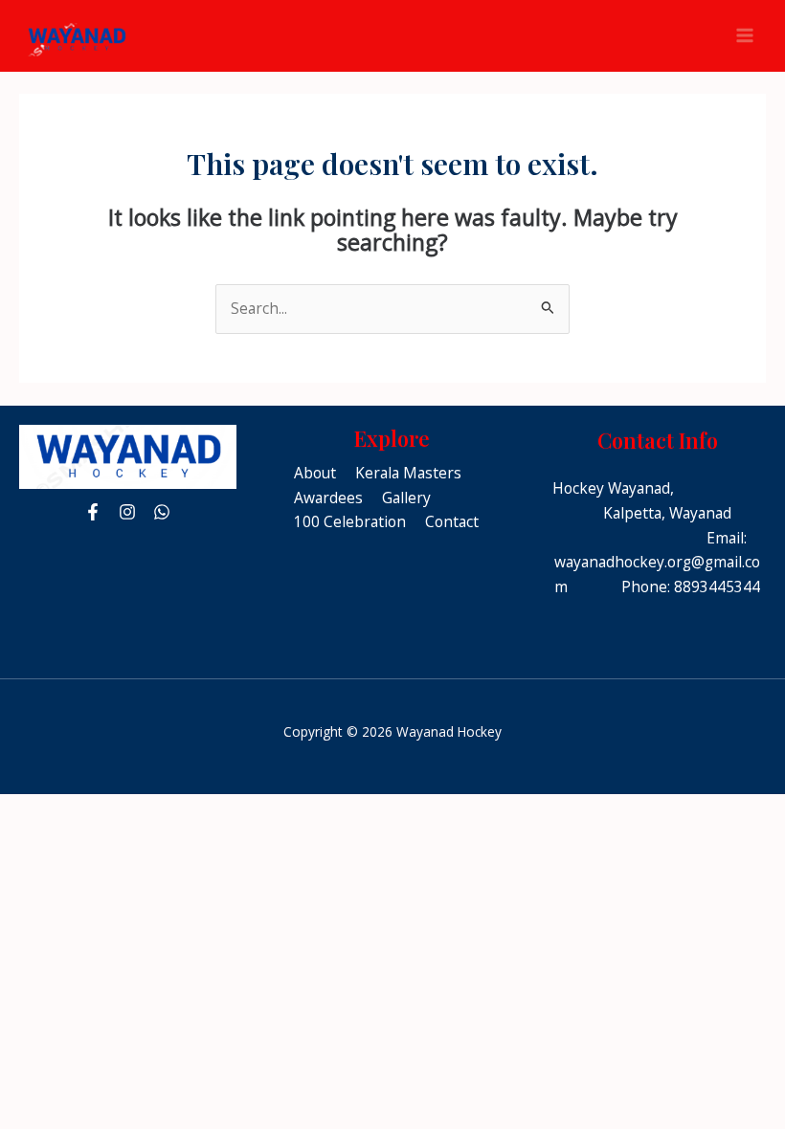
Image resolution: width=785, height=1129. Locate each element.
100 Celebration (350, 521)
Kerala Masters (408, 472)
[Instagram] (127, 511)
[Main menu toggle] (745, 35)
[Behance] (161, 511)
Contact (452, 521)
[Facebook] (92, 511)
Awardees (328, 497)
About (315, 472)
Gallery (406, 497)
